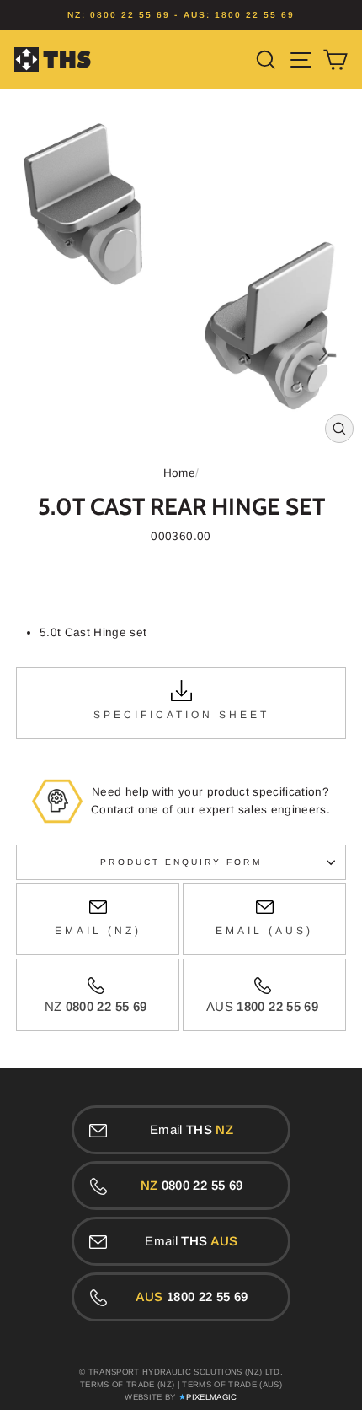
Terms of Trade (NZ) (127, 1384)
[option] (181, 15)
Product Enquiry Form (180, 862)
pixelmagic (211, 1397)
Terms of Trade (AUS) (232, 1384)
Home (179, 473)
